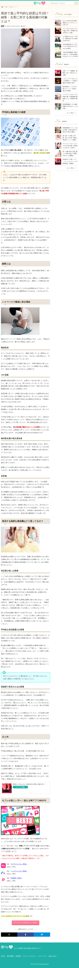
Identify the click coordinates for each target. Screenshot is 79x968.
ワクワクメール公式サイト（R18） (25, 922)
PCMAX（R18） (16, 878)
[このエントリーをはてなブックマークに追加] (42, 934)
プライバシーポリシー (29, 956)
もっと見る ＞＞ (72, 113)
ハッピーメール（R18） (19, 871)
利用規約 (18, 956)
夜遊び (24, 26)
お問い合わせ (52, 956)
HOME (3, 956)
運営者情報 (10, 956)
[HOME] (2, 7)
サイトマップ (42, 956)
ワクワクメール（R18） (19, 864)
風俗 (6, 7)
